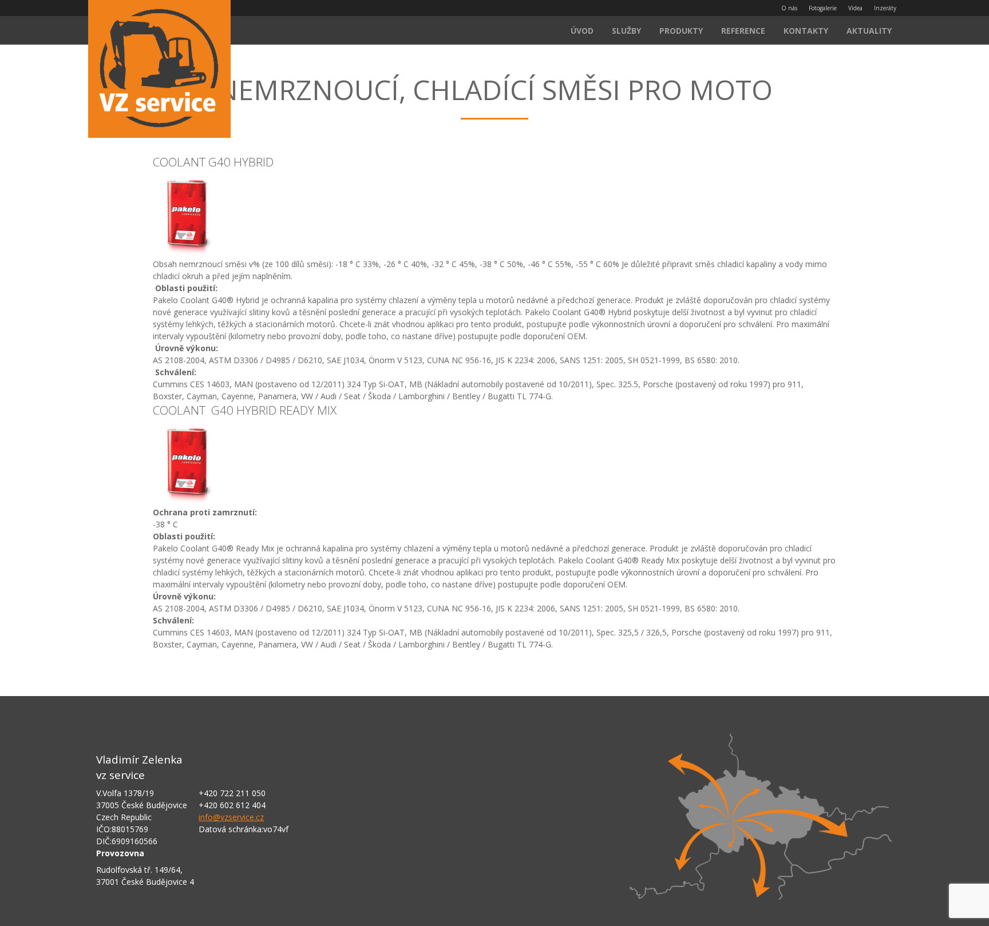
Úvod (582, 30)
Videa (855, 8)
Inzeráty (885, 8)
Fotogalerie (823, 8)
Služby (626, 30)
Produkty (681, 30)
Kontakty (806, 30)
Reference (743, 30)
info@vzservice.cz (231, 817)
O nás (789, 8)
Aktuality (869, 30)
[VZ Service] (159, 70)
